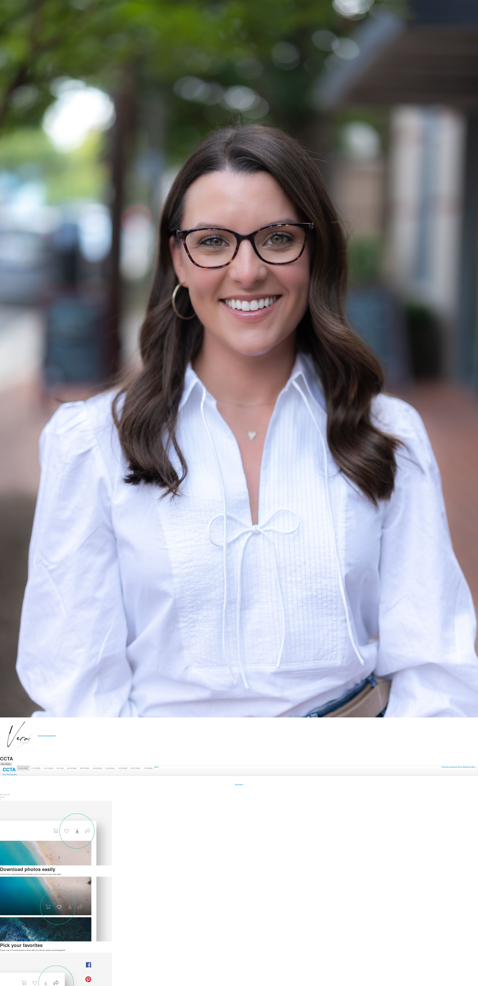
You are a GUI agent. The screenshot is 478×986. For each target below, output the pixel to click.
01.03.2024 (110, 768)
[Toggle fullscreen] (6, 794)
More (156, 767)
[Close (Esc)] (1, 794)
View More (239, 784)
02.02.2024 (97, 768)
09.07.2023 (135, 768)
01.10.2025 (35, 768)
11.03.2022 (148, 768)
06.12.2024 (84, 768)
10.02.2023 (122, 768)
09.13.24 (60, 768)
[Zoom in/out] (8, 794)
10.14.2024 (48, 768)
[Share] (3, 794)
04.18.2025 (23, 768)
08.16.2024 (71, 768)
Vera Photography (10, 774)
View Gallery (6, 764)
